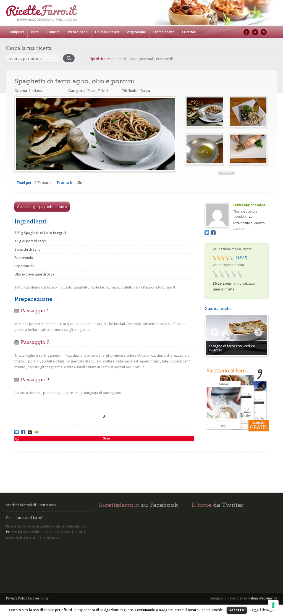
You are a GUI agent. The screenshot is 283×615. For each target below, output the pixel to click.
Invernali (147, 59)
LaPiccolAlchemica (249, 205)
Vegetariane (136, 32)
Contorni (54, 32)
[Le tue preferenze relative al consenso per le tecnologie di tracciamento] (273, 605)
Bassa (145, 91)
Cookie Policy (38, 598)
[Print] (36, 432)
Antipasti (17, 32)
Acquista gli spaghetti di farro (42, 206)
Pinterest (264, 32)
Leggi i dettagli (262, 610)
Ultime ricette (163, 32)
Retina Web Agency (262, 598)
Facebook (246, 32)
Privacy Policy (16, 598)
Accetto (236, 610)
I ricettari (189, 32)
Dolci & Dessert (107, 32)
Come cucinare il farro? (24, 518)
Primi (35, 32)
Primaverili (164, 59)
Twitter (255, 32)
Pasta (91, 91)
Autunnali (118, 59)
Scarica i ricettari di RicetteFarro (31, 505)
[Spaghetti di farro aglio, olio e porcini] (95, 134)
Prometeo (14, 532)
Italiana (35, 91)
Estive (133, 59)
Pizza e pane (78, 32)
